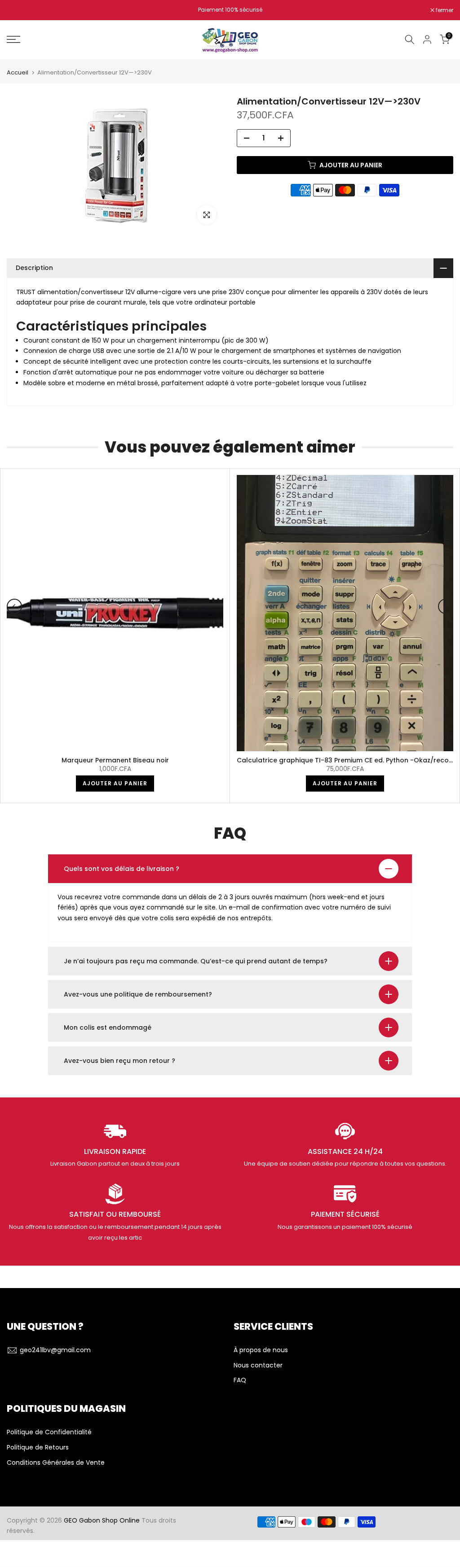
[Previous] (14, 606)
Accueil (17, 72)
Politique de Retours (38, 1447)
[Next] (445, 606)
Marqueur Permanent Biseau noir (115, 760)
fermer (20, 10)
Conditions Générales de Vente (56, 1462)
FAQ (240, 1380)
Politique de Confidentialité (49, 1432)
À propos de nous (261, 1350)
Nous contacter (258, 1365)
